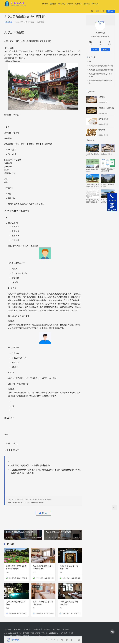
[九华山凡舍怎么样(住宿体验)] (16, 591)
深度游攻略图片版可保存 (92, 170)
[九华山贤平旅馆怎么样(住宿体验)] (70, 591)
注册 (102, 11)
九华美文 (95, 4)
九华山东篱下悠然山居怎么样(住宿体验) (16, 567)
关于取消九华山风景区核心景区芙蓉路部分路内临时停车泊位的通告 (92, 201)
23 (90, 61)
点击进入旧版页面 (15, 636)
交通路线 (70, 4)
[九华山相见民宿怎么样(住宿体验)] (70, 555)
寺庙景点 (61, 4)
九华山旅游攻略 (106, 154)
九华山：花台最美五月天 (107, 185)
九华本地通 (8, 22)
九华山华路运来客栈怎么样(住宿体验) (43, 567)
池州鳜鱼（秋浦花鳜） (106, 108)
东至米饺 (101, 97)
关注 (96, 50)
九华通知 (78, 4)
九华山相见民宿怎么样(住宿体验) (69, 567)
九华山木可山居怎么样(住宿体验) (101, 70)
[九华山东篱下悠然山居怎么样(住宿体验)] (16, 555)
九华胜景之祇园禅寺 (92, 155)
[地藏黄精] (91, 132)
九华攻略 (44, 4)
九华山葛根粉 (103, 119)
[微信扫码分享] (62, 640)
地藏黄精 (101, 130)
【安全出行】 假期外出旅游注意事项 (92, 185)
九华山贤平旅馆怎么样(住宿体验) (69, 602)
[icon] (112, 631)
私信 (106, 50)
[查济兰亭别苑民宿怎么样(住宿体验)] (43, 591)
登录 (97, 11)
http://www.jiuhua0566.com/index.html (45, 636)
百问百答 (86, 4)
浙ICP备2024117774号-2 (39, 633)
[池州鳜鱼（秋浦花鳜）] (91, 110)
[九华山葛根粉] (91, 121)
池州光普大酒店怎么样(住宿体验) (101, 66)
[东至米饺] (91, 99)
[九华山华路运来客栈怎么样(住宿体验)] (43, 555)
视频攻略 (53, 4)
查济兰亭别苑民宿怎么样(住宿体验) (43, 602)
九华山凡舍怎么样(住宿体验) (15, 602)
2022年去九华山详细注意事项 (108, 170)
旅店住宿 (40, 22)
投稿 (111, 11)
